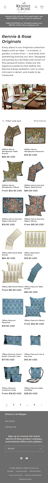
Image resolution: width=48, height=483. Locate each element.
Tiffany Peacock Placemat (9, 321)
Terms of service (15, 475)
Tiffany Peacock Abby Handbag (33, 389)
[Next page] (41, 405)
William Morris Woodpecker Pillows (10, 186)
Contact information (33, 475)
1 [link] (6, 404)
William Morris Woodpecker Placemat (34, 150)
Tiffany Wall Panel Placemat (32, 254)
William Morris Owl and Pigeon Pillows (34, 220)
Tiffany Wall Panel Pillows (13, 287)
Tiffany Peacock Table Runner (33, 288)
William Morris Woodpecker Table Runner (10, 151)
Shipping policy (25, 479)
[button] (5, 7)
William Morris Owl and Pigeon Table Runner (34, 186)
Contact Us (10, 427)
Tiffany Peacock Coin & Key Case (34, 355)
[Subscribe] (40, 449)
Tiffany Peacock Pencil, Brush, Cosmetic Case (12, 355)
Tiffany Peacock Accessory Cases (9, 389)
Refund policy (35, 471)
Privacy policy (21, 471)
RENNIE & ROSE (22, 468)
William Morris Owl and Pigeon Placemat (12, 220)
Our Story (10, 421)
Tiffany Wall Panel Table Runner (12, 254)
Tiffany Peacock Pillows (34, 320)
